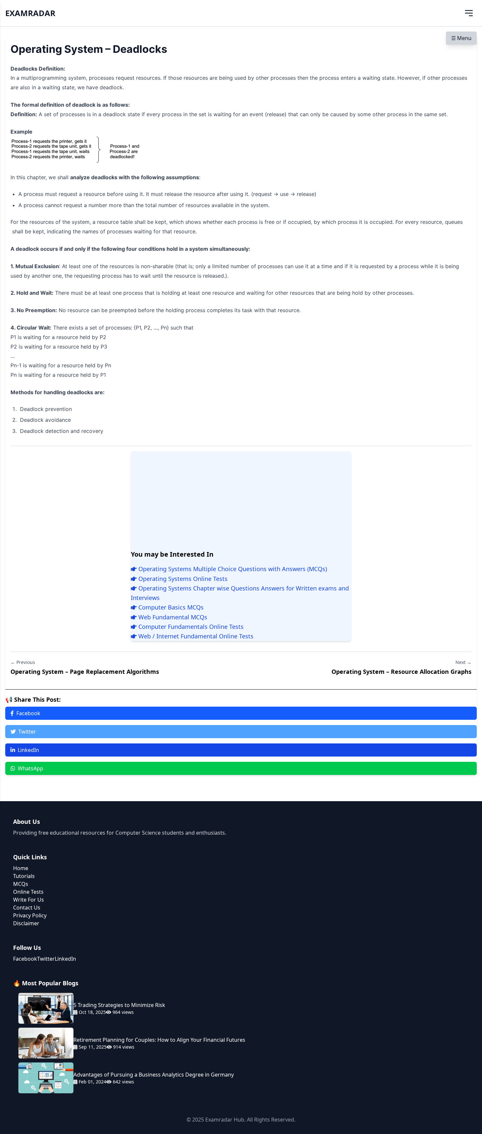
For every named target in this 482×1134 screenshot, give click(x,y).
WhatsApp (30, 768)
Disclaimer (26, 923)
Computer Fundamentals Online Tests (190, 627)
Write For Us (28, 899)
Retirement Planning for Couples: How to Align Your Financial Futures (159, 1039)
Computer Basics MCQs (170, 607)
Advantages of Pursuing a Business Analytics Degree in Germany (153, 1074)
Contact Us (26, 907)
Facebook (28, 713)
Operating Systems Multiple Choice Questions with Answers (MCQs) (232, 569)
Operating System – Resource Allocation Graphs (401, 671)
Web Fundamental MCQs (172, 617)
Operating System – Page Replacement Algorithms (84, 671)
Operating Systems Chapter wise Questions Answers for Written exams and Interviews (240, 593)
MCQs (20, 884)
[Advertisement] (241, 500)
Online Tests (28, 891)
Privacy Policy (30, 915)
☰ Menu (461, 38)
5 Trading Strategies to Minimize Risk (119, 1005)
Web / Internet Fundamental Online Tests (195, 636)
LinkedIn (28, 750)
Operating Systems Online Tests (182, 579)
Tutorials (24, 876)
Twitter (27, 731)
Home (20, 868)
